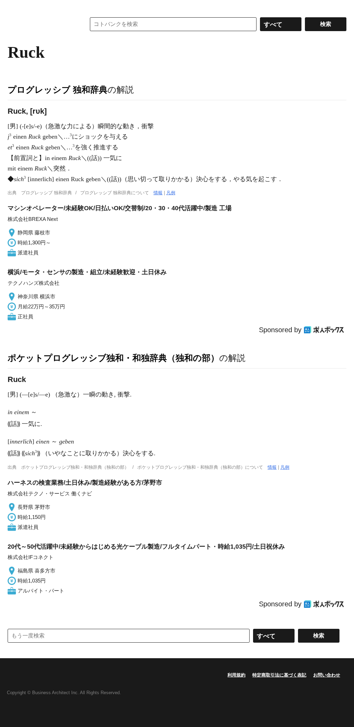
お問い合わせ (326, 675)
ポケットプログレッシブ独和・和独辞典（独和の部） (113, 358)
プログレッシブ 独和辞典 (58, 89)
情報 (157, 192)
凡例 (170, 192)
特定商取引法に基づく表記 (279, 675)
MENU (14, 7)
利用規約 (236, 675)
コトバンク (42, 24)
